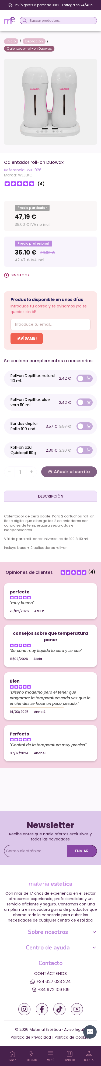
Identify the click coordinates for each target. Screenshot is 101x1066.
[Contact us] (90, 1032)
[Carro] (69, 1054)
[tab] (50, 496)
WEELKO (25, 175)
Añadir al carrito (72, 472)
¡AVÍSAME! (26, 338)
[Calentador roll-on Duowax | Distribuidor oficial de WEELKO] (50, 101)
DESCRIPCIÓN (50, 496)
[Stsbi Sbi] (24, 1009)
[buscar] (24, 20)
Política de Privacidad (31, 1037)
